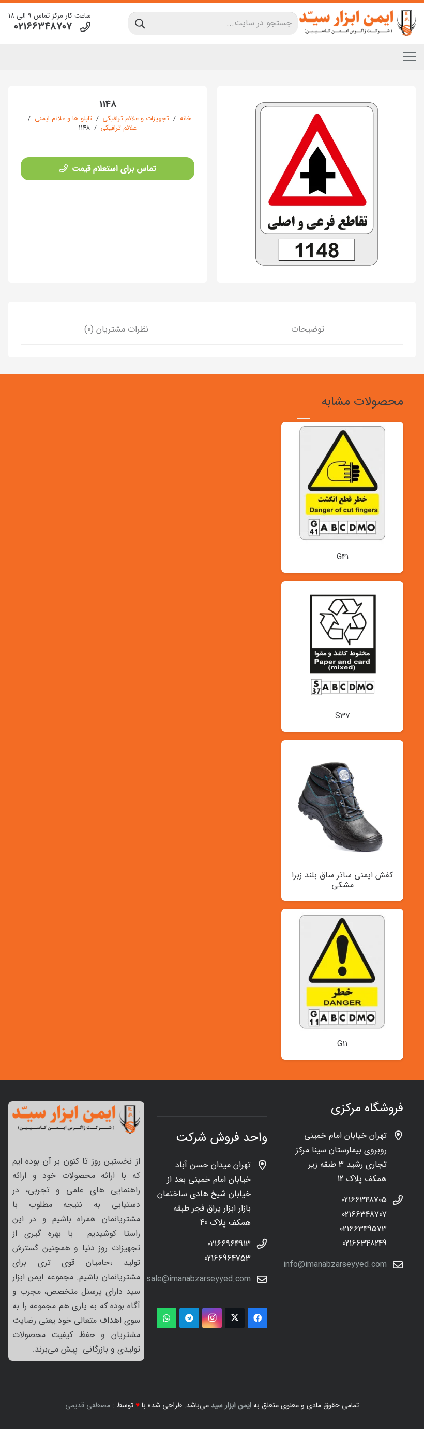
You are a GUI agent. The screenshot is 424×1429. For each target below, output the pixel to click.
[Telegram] (189, 1318)
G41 (343, 557)
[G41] (342, 428)
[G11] (342, 915)
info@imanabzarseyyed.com (335, 1264)
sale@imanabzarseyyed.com (199, 1279)
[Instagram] (212, 1318)
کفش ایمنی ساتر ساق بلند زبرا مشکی (342, 880)
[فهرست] (409, 57)
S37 (342, 716)
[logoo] (357, 23)
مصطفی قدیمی (87, 1405)
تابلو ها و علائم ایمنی (63, 119)
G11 (342, 1044)
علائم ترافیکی (118, 128)
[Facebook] (257, 1318)
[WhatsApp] (166, 1318)
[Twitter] (235, 1318)
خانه (185, 119)
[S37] (342, 588)
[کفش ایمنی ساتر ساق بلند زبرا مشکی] (342, 747)
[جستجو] (140, 23)
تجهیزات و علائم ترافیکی (135, 119)
